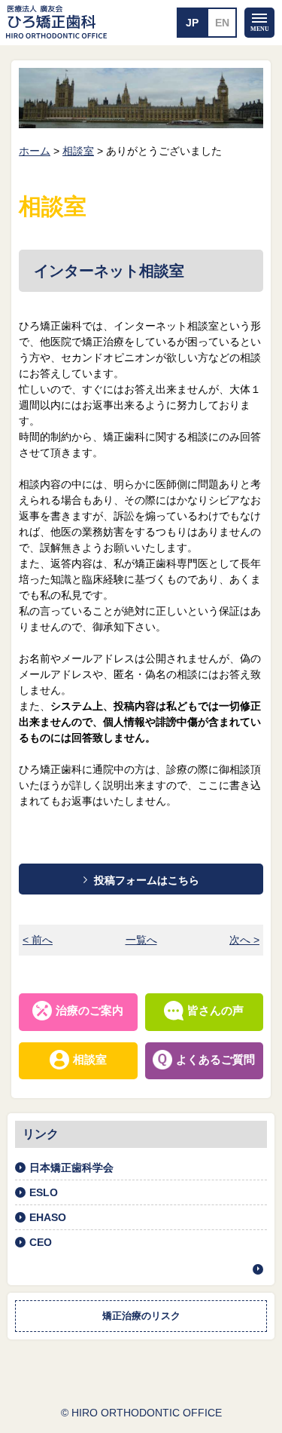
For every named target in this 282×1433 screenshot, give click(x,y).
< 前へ (38, 940)
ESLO (43, 1192)
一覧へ (141, 940)
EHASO (47, 1217)
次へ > (244, 940)
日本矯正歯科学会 (71, 1167)
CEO (40, 1242)
